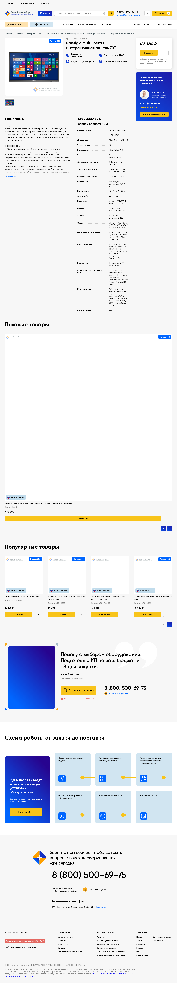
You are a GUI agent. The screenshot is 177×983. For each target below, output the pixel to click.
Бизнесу (61, 948)
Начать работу (26, 811)
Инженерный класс (87, 24)
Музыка (139, 948)
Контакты (45, 3)
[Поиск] (111, 13)
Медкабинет (142, 955)
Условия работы (28, 3)
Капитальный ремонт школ (70, 952)
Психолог (140, 937)
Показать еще (11, 177)
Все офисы (101, 907)
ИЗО (138, 952)
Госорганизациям (141, 24)
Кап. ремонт (106, 24)
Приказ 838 (68, 24)
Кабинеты (141, 932)
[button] (104, 13)
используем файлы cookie (18, 967)
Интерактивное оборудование (111, 952)
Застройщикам (165, 24)
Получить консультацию (81, 690)
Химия (139, 941)
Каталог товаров (106, 932)
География (141, 944)
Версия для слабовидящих (23, 947)
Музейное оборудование (108, 944)
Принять (12, 977)
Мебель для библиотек (107, 941)
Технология (158, 941)
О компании (10, 3)
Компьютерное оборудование (111, 955)
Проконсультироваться (154, 114)
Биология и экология (162, 937)
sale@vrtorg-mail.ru (148, 107)
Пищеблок (102, 937)
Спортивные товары (106, 948)
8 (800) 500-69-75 (127, 11)
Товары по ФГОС (18, 24)
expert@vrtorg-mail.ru (128, 15)
